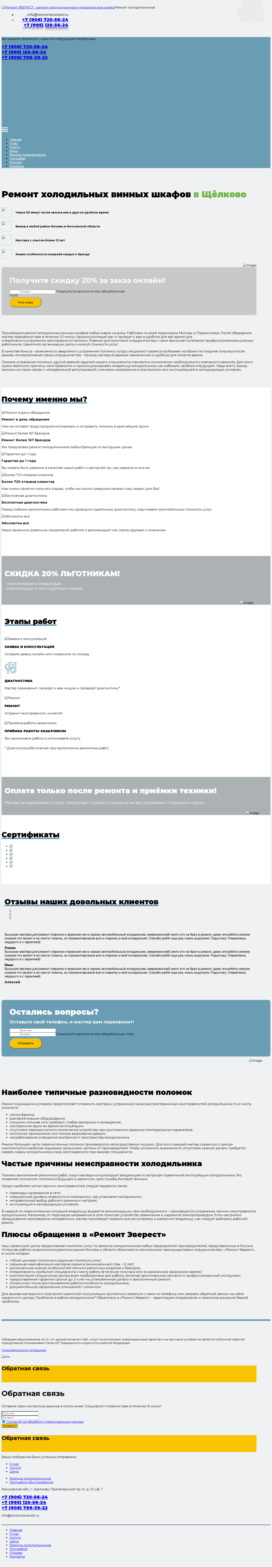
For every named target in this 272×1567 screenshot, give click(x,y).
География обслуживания (31, 1482)
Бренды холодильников (28, 155)
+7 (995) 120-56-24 (46, 25)
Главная (15, 140)
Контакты (17, 166)
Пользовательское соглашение (24, 1350)
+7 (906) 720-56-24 (45, 19)
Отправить (26, 1043)
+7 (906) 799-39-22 (25, 57)
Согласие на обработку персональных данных (44, 1422)
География (17, 158)
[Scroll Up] (3, 1563)
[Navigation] (5, 130)
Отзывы (16, 162)
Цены (14, 151)
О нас (14, 143)
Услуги (15, 147)
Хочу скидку (25, 302)
